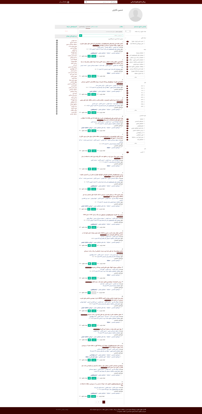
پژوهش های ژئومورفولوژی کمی (135, 55)
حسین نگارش (101, 47)
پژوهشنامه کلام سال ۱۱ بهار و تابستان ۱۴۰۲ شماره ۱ (109, 69)
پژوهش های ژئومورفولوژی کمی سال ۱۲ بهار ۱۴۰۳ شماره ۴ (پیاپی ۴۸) (105, 49)
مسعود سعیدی (108, 47)
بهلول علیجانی (74, 82)
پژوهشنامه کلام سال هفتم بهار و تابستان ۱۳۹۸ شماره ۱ (108, 257)
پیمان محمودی (73, 91)
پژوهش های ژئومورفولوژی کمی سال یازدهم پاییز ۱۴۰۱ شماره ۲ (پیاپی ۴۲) (104, 105)
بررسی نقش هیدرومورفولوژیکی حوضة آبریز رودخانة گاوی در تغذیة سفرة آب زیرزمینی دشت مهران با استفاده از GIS (102, 346)
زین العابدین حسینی (92, 302)
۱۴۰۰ (135, 93)
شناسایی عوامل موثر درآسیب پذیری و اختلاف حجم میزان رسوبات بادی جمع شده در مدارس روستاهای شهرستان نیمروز (102, 234)
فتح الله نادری (115, 122)
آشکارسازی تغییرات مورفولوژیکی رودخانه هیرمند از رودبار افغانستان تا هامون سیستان (102, 82)
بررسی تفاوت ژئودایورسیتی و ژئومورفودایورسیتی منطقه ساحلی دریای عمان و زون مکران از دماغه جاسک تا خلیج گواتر (101, 137)
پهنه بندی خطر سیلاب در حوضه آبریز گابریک (107, 329)
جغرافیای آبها (135, 139)
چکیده (93, 56)
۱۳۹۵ (135, 104)
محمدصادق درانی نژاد (99, 387)
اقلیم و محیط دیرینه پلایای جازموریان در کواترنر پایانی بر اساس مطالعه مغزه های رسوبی (101, 101)
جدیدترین (88, 26)
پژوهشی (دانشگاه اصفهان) (135, 71)
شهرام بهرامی (94, 198)
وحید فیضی (74, 54)
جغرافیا (108, 53)
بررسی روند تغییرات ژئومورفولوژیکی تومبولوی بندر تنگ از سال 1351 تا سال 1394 (103, 215)
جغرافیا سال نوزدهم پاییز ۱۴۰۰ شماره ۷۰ (111, 162)
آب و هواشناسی (135, 133)
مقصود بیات (115, 104)
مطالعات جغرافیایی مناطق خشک (135, 67)
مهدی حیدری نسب (114, 255)
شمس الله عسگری (101, 349)
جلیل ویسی (74, 112)
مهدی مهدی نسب (73, 46)
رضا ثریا (102, 236)
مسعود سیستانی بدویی (93, 65)
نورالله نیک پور (115, 198)
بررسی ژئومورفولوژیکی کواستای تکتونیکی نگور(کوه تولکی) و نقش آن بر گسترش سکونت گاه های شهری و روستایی (101, 175)
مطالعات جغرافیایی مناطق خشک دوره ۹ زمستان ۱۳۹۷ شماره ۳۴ (106, 318)
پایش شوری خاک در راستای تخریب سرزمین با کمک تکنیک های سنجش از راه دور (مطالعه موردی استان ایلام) (103, 195)
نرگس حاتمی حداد (100, 85)
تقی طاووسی (74, 52)
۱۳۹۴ (135, 106)
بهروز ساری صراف (73, 80)
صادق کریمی (74, 86)
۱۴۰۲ (135, 88)
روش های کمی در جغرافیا (135, 137)
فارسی (135, 152)
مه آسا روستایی (73, 57)
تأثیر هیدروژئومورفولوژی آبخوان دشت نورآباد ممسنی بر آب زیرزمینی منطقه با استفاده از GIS (101, 385)
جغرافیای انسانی (101, 91)
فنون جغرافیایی (102, 357)
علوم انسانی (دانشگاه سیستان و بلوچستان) (134, 69)
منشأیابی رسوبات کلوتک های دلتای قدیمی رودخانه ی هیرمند (103, 267)
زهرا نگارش (74, 78)
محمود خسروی (73, 42)
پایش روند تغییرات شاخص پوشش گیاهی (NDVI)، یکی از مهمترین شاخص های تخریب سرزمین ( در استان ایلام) (101, 299)
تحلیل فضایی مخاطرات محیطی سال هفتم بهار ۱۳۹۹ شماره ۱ (107, 238)
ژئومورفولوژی (135, 126)
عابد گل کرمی (74, 99)
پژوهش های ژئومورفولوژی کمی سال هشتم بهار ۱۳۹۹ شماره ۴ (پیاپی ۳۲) (104, 220)
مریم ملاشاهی (74, 103)
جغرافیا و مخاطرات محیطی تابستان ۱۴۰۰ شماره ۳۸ (109, 124)
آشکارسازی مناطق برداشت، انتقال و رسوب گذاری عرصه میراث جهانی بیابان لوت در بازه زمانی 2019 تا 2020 (102, 63)
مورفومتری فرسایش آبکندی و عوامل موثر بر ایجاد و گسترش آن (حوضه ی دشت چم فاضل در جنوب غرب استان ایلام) (102, 366)
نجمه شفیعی (108, 387)
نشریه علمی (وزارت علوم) (135, 41)
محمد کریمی (74, 108)
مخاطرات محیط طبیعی (135, 64)
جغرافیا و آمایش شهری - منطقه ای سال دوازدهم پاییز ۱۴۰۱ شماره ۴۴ (105, 87)
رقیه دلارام (102, 65)
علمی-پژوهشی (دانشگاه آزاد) (135, 44)
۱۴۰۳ (135, 86)
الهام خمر (102, 269)
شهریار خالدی (74, 76)
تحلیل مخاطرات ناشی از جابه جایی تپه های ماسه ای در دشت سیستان (101, 315)
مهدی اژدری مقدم (73, 88)
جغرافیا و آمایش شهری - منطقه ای (135, 60)
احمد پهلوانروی (92, 255)
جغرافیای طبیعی (101, 53)
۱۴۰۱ (135, 91)
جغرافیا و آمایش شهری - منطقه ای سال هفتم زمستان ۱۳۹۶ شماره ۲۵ (105, 351)
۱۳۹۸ (135, 97)
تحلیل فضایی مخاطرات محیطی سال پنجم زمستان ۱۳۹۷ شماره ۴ (106, 304)
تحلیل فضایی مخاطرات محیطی (135, 62)
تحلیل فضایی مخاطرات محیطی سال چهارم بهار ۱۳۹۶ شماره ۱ (107, 371)
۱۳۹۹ (135, 95)
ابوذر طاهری (74, 101)
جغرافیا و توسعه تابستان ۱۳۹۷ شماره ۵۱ (111, 286)
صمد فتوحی (115, 47)
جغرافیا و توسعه (135, 53)
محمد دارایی (74, 97)
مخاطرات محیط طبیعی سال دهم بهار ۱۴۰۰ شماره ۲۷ (109, 202)
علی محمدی (95, 104)
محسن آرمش (74, 71)
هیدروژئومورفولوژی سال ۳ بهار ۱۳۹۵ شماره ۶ (110, 389)
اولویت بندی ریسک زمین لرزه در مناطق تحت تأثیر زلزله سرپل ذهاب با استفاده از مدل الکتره (102, 157)
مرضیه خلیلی (94, 122)
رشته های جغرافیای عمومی (99, 128)
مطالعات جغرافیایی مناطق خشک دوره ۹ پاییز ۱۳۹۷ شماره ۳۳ (106, 271)
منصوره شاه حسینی (72, 67)
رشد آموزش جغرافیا (135, 73)
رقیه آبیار (102, 284)
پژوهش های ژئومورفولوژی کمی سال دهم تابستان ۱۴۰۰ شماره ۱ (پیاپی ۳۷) (104, 182)
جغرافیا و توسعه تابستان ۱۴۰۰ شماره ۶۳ (111, 144)
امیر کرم (106, 255)
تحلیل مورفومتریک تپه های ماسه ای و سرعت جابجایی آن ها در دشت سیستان (103, 252)
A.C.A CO (58, 409)
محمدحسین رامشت (87, 140)
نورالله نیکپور (89, 218)
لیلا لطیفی (74, 50)
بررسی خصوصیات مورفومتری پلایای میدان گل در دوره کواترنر (103, 282)
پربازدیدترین (82, 26)
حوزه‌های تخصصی (116, 53)
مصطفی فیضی (73, 104)
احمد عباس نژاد (73, 74)
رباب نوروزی (74, 106)
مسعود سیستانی (93, 369)
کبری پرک (109, 349)
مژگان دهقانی (74, 110)
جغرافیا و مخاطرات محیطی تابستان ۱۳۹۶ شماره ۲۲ (109, 333)
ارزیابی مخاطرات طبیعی (135, 130)
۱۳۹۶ (135, 102)
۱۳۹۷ (135, 100)
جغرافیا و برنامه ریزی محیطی (135, 57)
